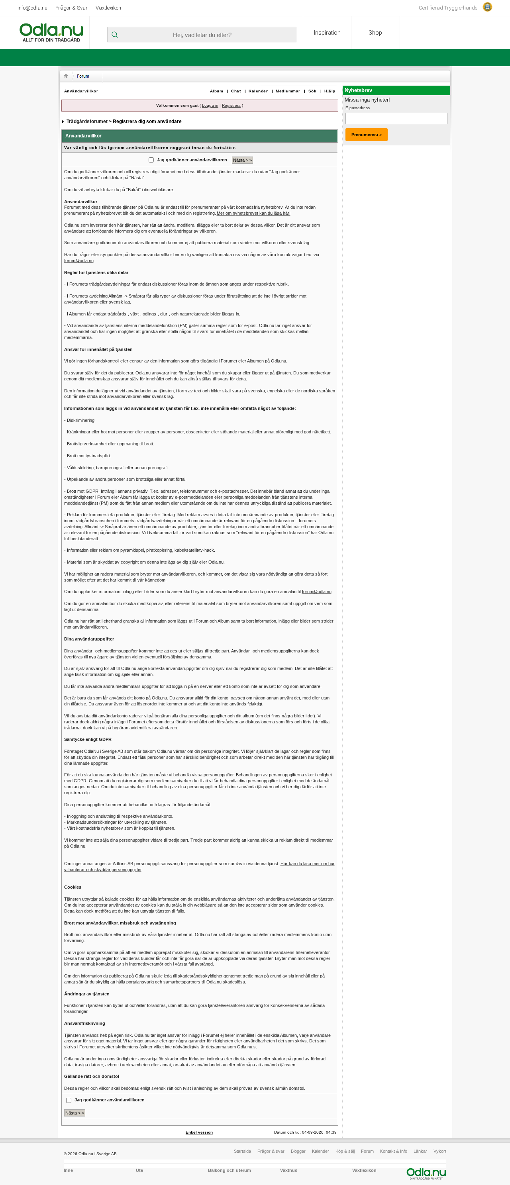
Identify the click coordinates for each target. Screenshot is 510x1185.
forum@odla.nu (79, 260)
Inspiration (327, 32)
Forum (367, 1151)
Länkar (420, 1151)
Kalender (258, 91)
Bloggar (298, 1151)
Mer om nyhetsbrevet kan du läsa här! (253, 213)
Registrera (231, 105)
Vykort (440, 1151)
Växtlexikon (108, 8)
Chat (236, 91)
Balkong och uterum (229, 1170)
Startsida (242, 1151)
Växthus (288, 1170)
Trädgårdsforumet (87, 121)
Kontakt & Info (393, 1151)
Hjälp (329, 91)
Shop (375, 32)
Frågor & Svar (71, 8)
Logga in (210, 105)
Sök (312, 91)
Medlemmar (288, 91)
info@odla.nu (32, 8)
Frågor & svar (270, 1151)
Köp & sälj (345, 1151)
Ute (139, 1170)
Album (217, 91)
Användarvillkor (81, 91)
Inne (68, 1170)
